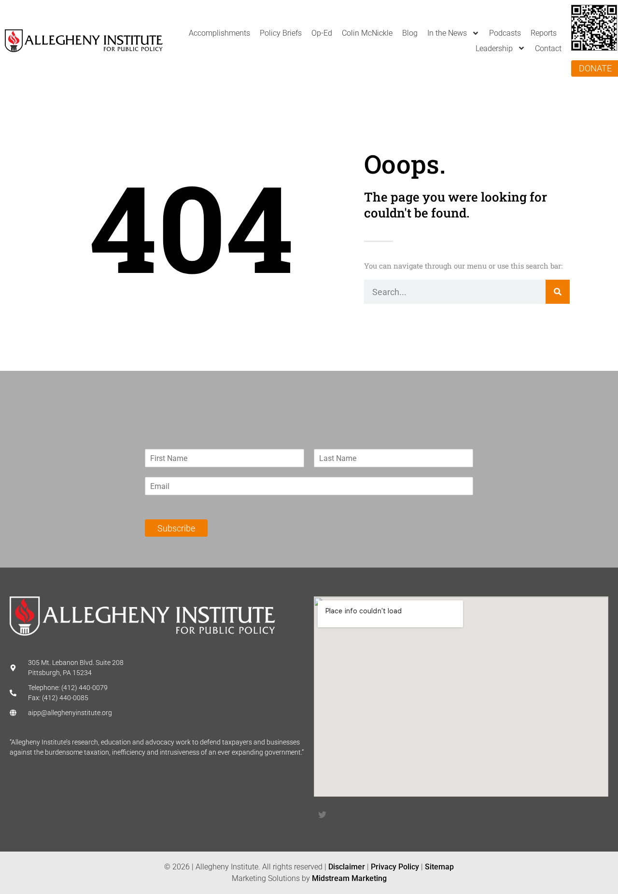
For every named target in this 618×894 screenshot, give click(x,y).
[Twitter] (322, 814)
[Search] (558, 292)
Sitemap (439, 866)
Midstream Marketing (349, 878)
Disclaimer (346, 866)
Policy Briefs (281, 33)
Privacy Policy (395, 866)
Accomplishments (219, 33)
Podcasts (505, 33)
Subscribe (176, 528)
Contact (548, 48)
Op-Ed (321, 33)
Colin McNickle (367, 33)
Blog (410, 33)
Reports (544, 33)
